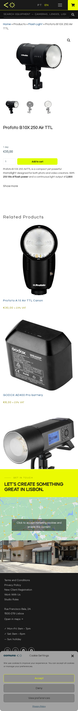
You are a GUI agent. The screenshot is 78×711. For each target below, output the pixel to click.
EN (47, 5)
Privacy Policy (39, 706)
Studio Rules (11, 599)
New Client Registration (18, 590)
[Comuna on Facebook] (31, 650)
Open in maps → (13, 619)
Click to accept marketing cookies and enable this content (39, 525)
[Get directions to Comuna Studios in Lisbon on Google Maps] (39, 518)
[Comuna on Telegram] (23, 650)
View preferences (39, 698)
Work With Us (12, 594)
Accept (39, 678)
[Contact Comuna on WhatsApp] (15, 650)
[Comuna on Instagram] (7, 650)
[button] (72, 656)
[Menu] (60, 5)
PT (40, 5)
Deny (39, 688)
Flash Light (35, 24)
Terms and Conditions (17, 580)
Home (7, 24)
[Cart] (73, 5)
